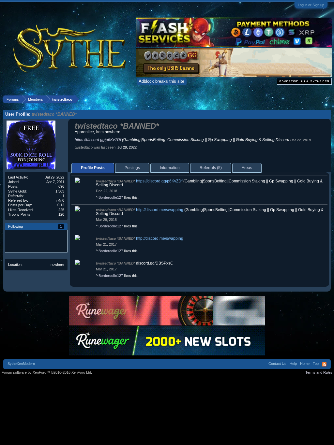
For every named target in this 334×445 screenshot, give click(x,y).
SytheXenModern (21, 364)
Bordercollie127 (111, 197)
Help (293, 364)
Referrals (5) (211, 167)
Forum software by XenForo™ (47, 372)
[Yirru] (16, 241)
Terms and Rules (318, 372)
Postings (132, 167)
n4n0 (60, 200)
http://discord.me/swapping (159, 210)
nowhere (57, 264)
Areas (247, 167)
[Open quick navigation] (327, 99)
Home (305, 364)
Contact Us (277, 364)
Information (170, 167)
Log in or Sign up (311, 5)
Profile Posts (93, 167)
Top (316, 364)
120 (61, 214)
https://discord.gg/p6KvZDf (98, 139)
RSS (324, 364)
